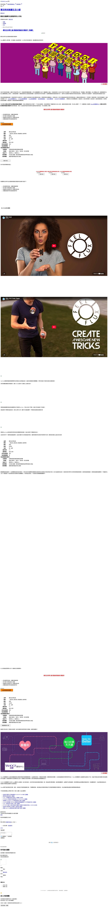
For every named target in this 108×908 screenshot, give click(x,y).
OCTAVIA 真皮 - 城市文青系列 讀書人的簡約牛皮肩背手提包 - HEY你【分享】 (20, 805)
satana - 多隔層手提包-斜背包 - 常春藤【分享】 (13, 797)
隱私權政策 (61, 890)
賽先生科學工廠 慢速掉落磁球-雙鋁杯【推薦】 (18, 30)
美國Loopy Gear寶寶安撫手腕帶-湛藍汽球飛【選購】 (14, 808)
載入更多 (2, 830)
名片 (4, 24)
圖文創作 (10, 825)
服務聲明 (66, 890)
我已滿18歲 (3, 905)
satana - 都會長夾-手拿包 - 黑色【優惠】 (11, 803)
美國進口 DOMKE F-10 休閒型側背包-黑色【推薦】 (14, 800)
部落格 (4, 23)
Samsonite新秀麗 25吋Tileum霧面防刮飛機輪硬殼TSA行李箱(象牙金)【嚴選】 (20, 802)
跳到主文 (2, 13)
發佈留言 (2, 837)
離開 (7, 905)
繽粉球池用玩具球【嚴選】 (9, 796)
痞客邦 (7, 822)
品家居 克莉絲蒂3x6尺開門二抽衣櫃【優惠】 (13, 806)
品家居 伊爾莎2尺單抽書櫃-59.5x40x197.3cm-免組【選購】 (16, 794)
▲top (1, 827)
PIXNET (44, 890)
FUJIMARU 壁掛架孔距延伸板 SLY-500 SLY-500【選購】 (15, 799)
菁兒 (1, 814)
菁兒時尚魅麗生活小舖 (10, 10)
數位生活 (11, 19)
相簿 (4, 21)
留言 (10, 822)
